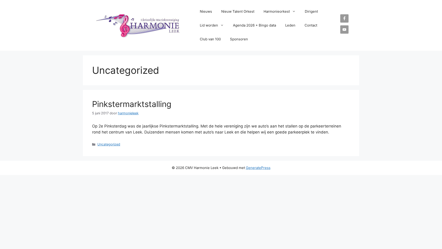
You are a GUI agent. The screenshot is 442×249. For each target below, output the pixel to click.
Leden (290, 25)
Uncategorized (108, 144)
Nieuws (206, 11)
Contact (311, 25)
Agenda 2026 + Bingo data (254, 25)
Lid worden (209, 25)
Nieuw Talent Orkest (237, 11)
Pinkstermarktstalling (131, 104)
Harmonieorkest (277, 11)
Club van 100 (210, 39)
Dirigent (311, 11)
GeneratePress (258, 168)
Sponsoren (239, 39)
